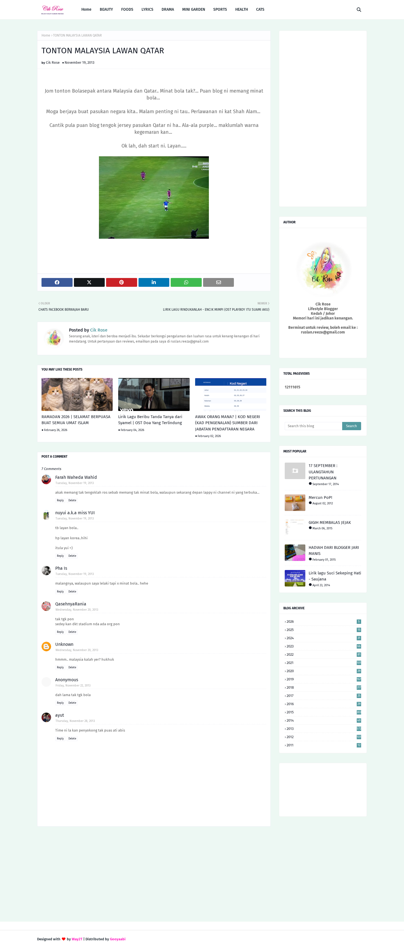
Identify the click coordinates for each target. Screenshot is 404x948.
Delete (72, 500)
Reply (60, 500)
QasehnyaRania (70, 604)
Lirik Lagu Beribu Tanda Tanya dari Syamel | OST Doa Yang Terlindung (150, 420)
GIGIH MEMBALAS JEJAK (330, 522)
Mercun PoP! (320, 497)
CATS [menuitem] (260, 9)
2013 (324, 729)
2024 (323, 638)
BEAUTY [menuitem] (106, 9)
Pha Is (61, 568)
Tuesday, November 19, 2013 (75, 483)
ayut (59, 715)
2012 (324, 737)
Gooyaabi (118, 939)
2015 (324, 712)
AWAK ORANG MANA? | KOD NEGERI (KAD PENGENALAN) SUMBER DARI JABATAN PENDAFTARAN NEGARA (227, 423)
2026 (323, 621)
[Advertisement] (154, 874)
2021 (324, 663)
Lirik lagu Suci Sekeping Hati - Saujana (335, 576)
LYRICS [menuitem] (147, 9)
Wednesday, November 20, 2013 (77, 609)
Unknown (64, 644)
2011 (323, 745)
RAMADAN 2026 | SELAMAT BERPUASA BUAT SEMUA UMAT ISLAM (75, 420)
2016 (324, 704)
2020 (324, 671)
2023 (324, 646)
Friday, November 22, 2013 (73, 685)
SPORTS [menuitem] (220, 9)
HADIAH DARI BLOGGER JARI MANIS (334, 550)
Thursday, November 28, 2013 (75, 721)
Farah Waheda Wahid (76, 477)
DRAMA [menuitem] (168, 9)
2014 (324, 720)
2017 (324, 696)
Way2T (77, 939)
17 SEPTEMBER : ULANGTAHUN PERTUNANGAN (323, 471)
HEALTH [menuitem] (241, 9)
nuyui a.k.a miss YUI (75, 512)
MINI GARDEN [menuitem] (193, 9)
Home (45, 35)
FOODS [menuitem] (127, 9)
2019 (324, 679)
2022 (324, 654)
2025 (324, 630)
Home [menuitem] (86, 9)
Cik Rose (53, 62)
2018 (324, 687)
